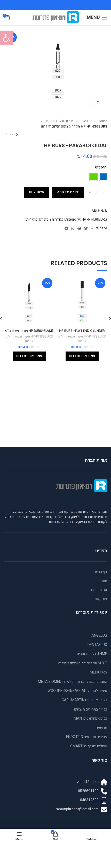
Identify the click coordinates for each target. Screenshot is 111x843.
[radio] (103, 177)
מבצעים (101, 727)
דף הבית (101, 572)
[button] (6, 38)
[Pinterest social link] (79, 228)
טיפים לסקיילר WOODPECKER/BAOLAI (77, 690)
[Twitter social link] (86, 228)
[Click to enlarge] (98, 102)
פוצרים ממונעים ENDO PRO (86, 737)
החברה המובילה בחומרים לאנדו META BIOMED (72, 681)
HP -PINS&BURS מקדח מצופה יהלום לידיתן (74, 126)
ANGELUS (99, 635)
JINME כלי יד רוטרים (92, 654)
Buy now (36, 192)
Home (102, 121)
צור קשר (100, 599)
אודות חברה (98, 590)
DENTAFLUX (97, 645)
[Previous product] (16, 134)
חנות (103, 581)
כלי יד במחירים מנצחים (90, 709)
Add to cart (68, 192)
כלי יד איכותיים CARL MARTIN (84, 700)
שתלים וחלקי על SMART (88, 746)
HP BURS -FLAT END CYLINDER (82, 330)
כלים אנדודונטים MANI (90, 718)
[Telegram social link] (66, 228)
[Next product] (6, 134)
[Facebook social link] (92, 228)
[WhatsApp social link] (73, 228)
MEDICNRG (98, 672)
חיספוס (101, 167)
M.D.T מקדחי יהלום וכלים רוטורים (68, 121)
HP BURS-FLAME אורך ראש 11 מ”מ (29, 330)
